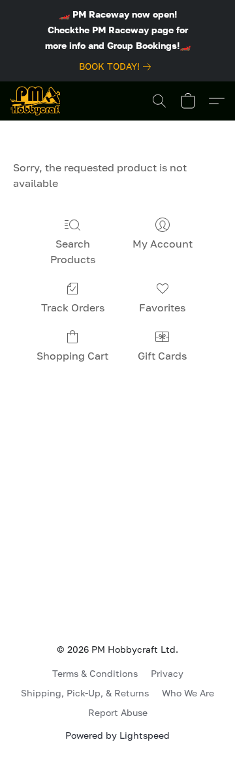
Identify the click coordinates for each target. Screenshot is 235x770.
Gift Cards (162, 355)
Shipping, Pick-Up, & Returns (85, 692)
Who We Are (188, 692)
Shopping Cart (72, 355)
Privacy (167, 673)
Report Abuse (118, 712)
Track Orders (72, 307)
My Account (163, 243)
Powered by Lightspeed (117, 735)
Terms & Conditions (95, 673)
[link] (117, 66)
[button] (35, 101)
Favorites (162, 307)
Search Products (72, 251)
